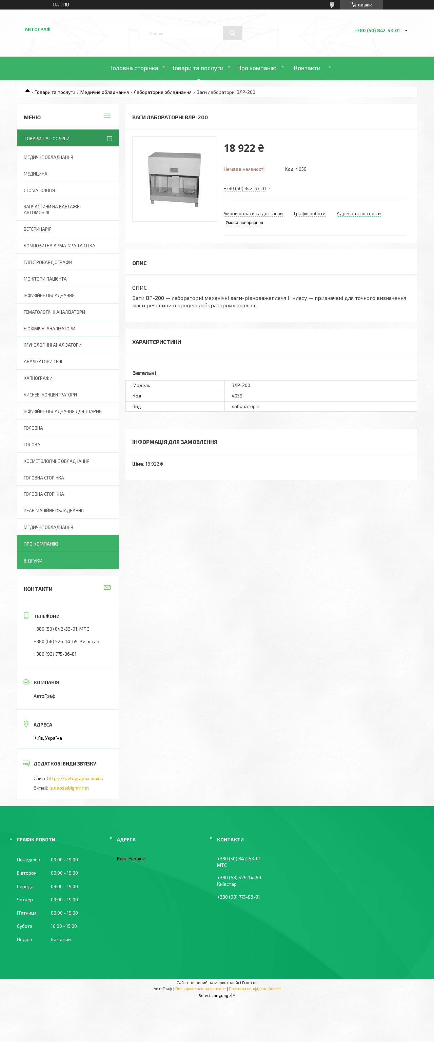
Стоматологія (39, 190)
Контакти (307, 67)
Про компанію (257, 67)
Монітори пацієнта (45, 279)
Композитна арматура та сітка (59, 245)
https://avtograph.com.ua (75, 778)
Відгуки (33, 561)
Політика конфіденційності (255, 988)
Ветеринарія (38, 229)
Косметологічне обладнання (57, 461)
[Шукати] (232, 33)
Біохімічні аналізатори (49, 328)
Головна (33, 428)
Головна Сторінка (44, 494)
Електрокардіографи (48, 262)
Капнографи (38, 378)
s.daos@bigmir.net (69, 788)
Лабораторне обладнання (163, 92)
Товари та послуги (197, 67)
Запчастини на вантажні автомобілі (52, 209)
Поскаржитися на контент (200, 988)
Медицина (35, 174)
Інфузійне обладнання (49, 295)
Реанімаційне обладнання (54, 510)
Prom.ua (250, 982)
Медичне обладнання (104, 92)
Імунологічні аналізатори (53, 345)
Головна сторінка (134, 67)
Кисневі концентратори (50, 394)
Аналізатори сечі (43, 361)
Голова (32, 444)
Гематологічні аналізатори (54, 312)
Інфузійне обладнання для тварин (63, 411)
